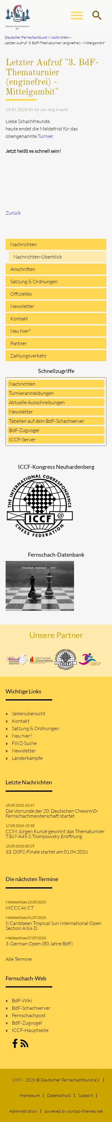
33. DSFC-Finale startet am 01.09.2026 (47, 851)
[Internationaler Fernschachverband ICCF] (65, 659)
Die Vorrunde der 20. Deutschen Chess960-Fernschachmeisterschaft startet (52, 813)
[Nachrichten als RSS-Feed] (24, 1045)
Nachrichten (23, 244)
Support (85, 1095)
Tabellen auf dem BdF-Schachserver (46, 421)
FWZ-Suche (24, 743)
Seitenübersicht (28, 713)
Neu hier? (20, 331)
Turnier (45, 136)
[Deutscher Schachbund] (41, 659)
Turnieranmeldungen (31, 393)
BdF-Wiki (22, 1000)
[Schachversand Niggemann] (17, 659)
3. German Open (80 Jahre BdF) (39, 943)
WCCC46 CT (20, 907)
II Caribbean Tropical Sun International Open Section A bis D (53, 926)
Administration (23, 1111)
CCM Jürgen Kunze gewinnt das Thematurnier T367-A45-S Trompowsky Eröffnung (55, 834)
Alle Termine (19, 959)
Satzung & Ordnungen (34, 281)
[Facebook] (15, 1045)
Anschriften (22, 269)
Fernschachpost (29, 1015)
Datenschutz (59, 1095)
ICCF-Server (22, 439)
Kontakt (19, 318)
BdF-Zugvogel (24, 430)
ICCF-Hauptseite (30, 1030)
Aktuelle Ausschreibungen (37, 402)
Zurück (13, 213)
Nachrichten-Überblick (37, 257)
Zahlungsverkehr (28, 356)
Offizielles (21, 294)
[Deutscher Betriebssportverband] (89, 659)
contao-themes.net (85, 1111)
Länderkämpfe (27, 758)
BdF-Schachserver (31, 1008)
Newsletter (22, 306)
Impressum (29, 1095)
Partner (18, 343)
